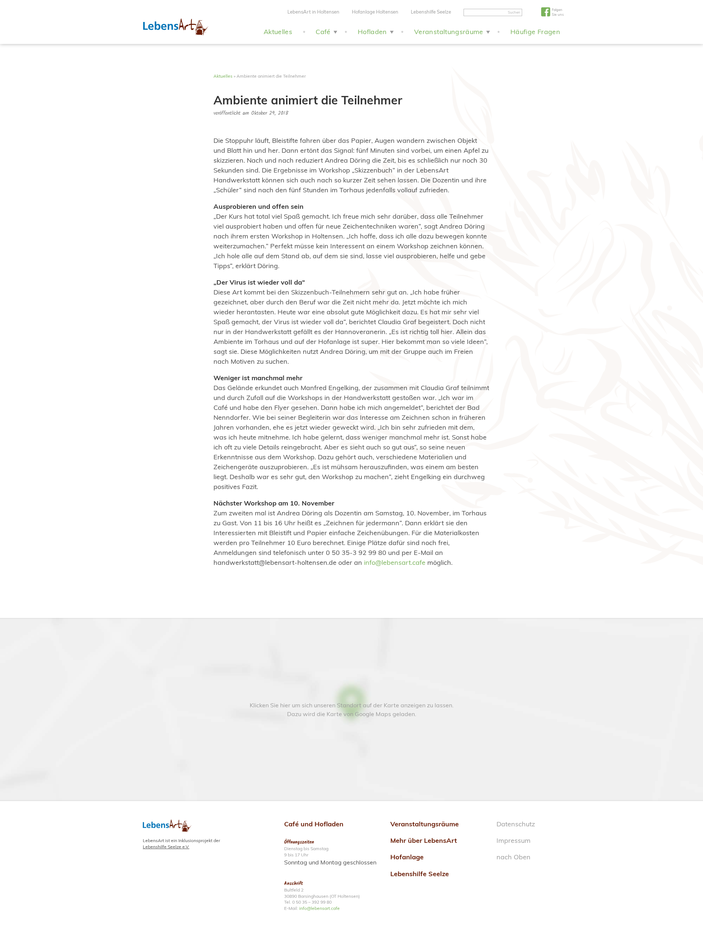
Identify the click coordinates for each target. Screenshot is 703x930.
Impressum (513, 840)
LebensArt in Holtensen (313, 12)
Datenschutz (515, 824)
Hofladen (372, 31)
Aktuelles (278, 31)
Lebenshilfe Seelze (431, 12)
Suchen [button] (514, 12)
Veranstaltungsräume (448, 31)
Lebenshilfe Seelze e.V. (166, 846)
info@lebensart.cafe (394, 562)
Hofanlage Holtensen (375, 12)
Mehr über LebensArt (423, 840)
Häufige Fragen (535, 31)
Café (323, 31)
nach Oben (513, 857)
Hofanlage (407, 857)
